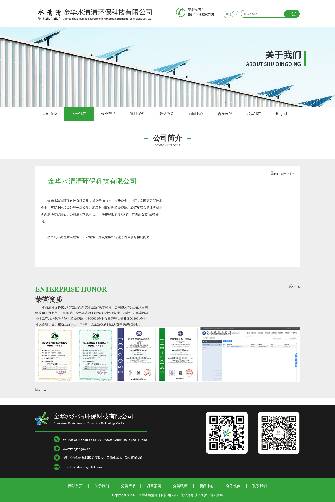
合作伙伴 (225, 114)
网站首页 (50, 114)
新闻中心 (195, 114)
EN (235, 14)
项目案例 (137, 114)
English (282, 114)
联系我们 (254, 114)
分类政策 (166, 114)
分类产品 (108, 114)
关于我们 (79, 114)
